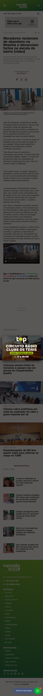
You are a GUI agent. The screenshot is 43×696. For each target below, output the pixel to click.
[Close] (41, 335)
